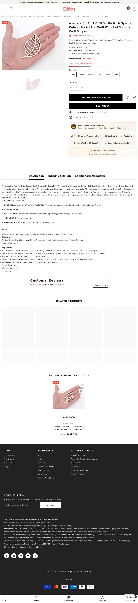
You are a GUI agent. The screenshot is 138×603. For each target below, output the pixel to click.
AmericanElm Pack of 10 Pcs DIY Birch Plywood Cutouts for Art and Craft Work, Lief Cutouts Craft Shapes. (69, 428)
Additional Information (90, 176)
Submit (50, 505)
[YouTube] (28, 555)
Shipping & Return (59, 176)
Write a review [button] (100, 285)
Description (36, 176)
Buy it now (102, 106)
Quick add (69, 417)
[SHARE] (133, 98)
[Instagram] (13, 555)
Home (4, 16)
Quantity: (73, 82)
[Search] (11, 9)
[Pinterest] (20, 555)
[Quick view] (81, 391)
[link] (128, 97)
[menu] (3, 9)
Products (14, 16)
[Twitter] (35, 555)
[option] (33, 45)
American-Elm (83, 47)
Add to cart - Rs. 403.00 (96, 97)
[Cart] (134, 9)
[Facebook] (6, 555)
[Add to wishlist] (81, 384)
